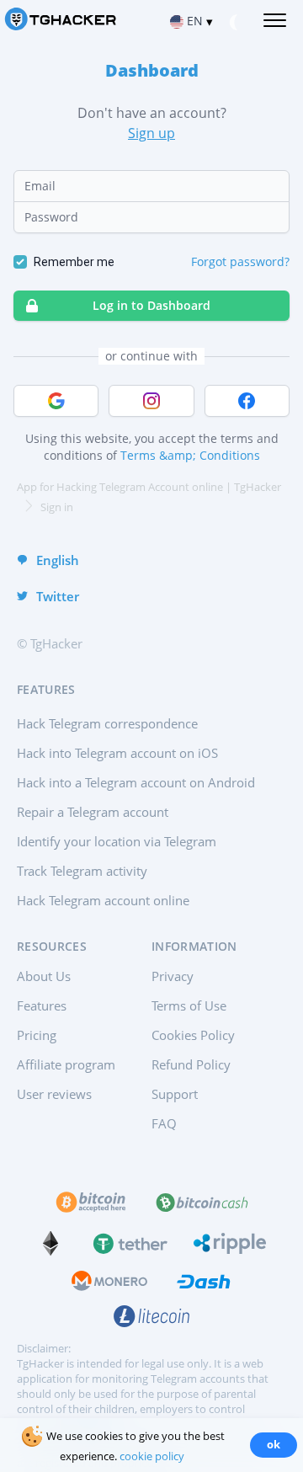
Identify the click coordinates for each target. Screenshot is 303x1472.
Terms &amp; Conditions (190, 455)
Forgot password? (240, 261)
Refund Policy (191, 1064)
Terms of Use (189, 1005)
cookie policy (152, 1456)
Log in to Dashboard (151, 305)
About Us (44, 976)
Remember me (74, 262)
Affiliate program (66, 1064)
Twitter (57, 596)
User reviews (54, 1093)
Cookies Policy (193, 1035)
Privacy (173, 976)
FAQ (164, 1123)
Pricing (36, 1035)
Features (41, 1005)
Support (175, 1093)
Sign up (151, 133)
